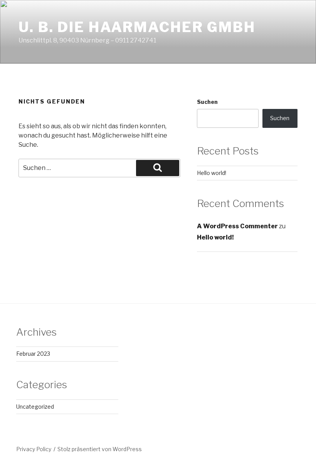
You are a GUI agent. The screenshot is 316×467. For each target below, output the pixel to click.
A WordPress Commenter (237, 226)
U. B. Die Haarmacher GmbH (136, 27)
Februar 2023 (33, 353)
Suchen (207, 101)
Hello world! (211, 173)
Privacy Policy (33, 449)
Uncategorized (35, 406)
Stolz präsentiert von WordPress (99, 449)
